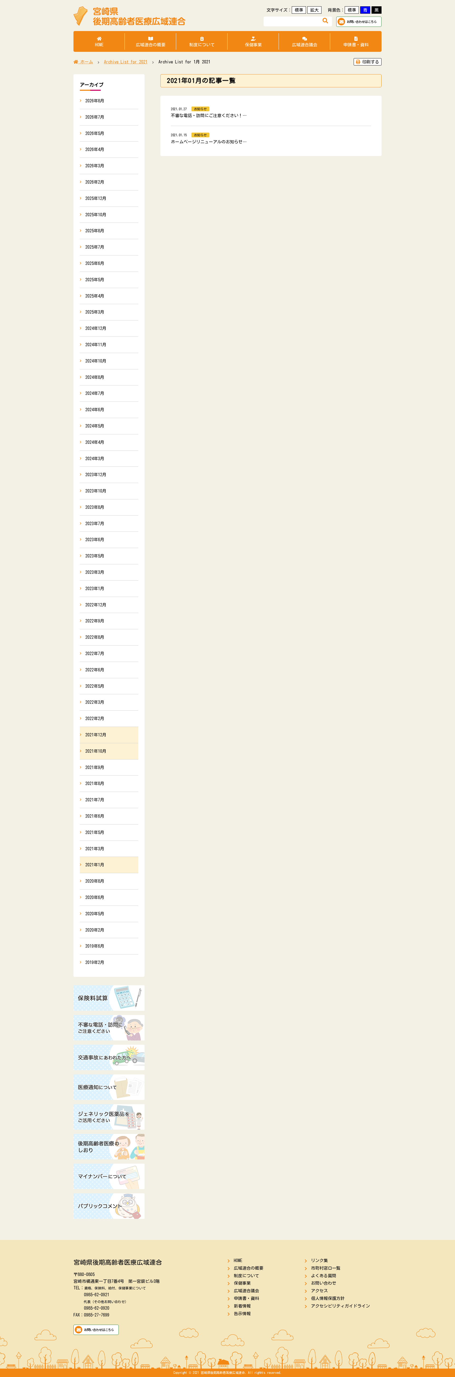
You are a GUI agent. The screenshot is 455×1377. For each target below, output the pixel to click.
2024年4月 (94, 442)
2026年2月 (94, 182)
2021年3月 (94, 849)
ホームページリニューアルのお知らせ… (209, 142)
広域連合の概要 (150, 45)
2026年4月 (94, 149)
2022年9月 (94, 621)
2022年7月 (94, 653)
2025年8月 (94, 231)
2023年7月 (94, 523)
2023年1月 (94, 588)
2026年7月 (94, 117)
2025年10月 (95, 215)
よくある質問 (323, 1276)
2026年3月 (94, 166)
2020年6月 (94, 897)
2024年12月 (95, 328)
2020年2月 (94, 930)
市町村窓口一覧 (325, 1268)
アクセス (319, 1291)
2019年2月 (94, 962)
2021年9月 (94, 767)
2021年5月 (94, 832)
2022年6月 (94, 670)
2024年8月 (94, 377)
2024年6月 (94, 410)
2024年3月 (94, 458)
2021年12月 (95, 735)
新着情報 (242, 1306)
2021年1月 (94, 865)
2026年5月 (94, 133)
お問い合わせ (323, 1283)
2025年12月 (95, 198)
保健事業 (253, 45)
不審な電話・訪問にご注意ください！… (209, 115)
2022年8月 (94, 637)
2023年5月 (94, 556)
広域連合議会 (304, 45)
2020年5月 (94, 914)
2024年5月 (94, 426)
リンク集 (319, 1260)
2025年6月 (94, 263)
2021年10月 (95, 751)
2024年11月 (95, 345)
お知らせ (200, 108)
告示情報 (242, 1313)
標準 (299, 10)
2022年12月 (95, 605)
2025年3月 (94, 312)
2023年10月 (95, 491)
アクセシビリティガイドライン (340, 1306)
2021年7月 (94, 800)
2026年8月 (94, 101)
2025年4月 (94, 296)
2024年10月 (95, 361)
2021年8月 (94, 783)
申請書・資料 (356, 45)
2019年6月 (94, 946)
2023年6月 (94, 539)
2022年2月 (94, 718)
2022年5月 (94, 686)
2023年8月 (94, 507)
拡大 (314, 10)
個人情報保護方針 (328, 1298)
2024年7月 (94, 393)
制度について (202, 45)
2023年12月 (95, 475)
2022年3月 (94, 702)
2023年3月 (94, 572)
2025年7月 (94, 247)
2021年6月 (94, 816)
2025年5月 (94, 280)
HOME (99, 45)
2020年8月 (94, 881)
